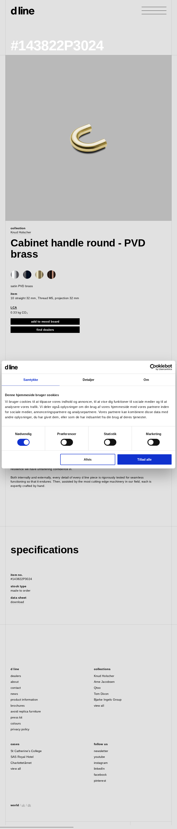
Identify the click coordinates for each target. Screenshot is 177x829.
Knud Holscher (21, 232)
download (17, 602)
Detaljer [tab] (89, 379)
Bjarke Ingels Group (108, 699)
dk (29, 805)
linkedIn (99, 768)
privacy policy (20, 729)
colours (16, 723)
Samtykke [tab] (30, 379)
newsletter (101, 751)
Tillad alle (144, 459)
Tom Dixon (101, 693)
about (15, 681)
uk (23, 805)
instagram (101, 762)
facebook (100, 774)
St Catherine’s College (26, 751)
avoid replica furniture (26, 711)
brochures (18, 705)
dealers (16, 676)
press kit (16, 717)
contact (16, 687)
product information (24, 699)
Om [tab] (146, 379)
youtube (99, 756)
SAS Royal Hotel (22, 756)
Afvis (88, 459)
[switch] (67, 442)
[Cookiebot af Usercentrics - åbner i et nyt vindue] (153, 367)
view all (99, 705)
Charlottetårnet (21, 762)
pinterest (100, 780)
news (14, 693)
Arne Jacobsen (104, 681)
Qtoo (97, 687)
